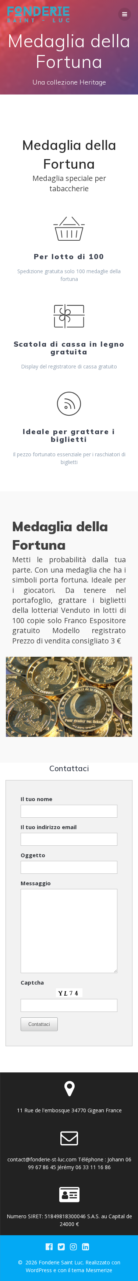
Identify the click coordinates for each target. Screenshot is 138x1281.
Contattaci (39, 1024)
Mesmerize (99, 1270)
